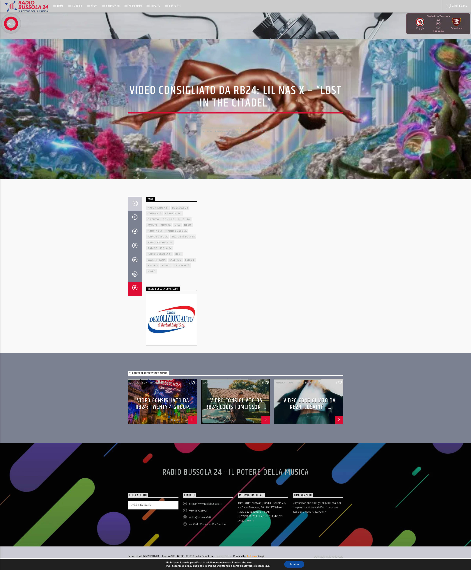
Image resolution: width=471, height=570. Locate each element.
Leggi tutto (245, 520)
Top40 (254, 131)
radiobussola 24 (160, 248)
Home (60, 6)
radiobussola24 (183, 236)
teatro (153, 265)
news (188, 225)
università (182, 265)
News (94, 6)
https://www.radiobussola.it (205, 503)
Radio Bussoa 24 (161, 382)
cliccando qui (261, 566)
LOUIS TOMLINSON (214, 382)
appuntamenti (158, 207)
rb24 (178, 253)
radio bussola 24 (160, 242)
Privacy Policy (223, 556)
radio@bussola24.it (200, 517)
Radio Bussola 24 (226, 131)
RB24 (244, 131)
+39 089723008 (198, 510)
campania (155, 213)
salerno (175, 259)
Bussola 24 (180, 207)
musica (207, 131)
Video (265, 131)
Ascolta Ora (459, 6)
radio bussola (176, 230)
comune (168, 219)
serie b (190, 259)
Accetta (294, 564)
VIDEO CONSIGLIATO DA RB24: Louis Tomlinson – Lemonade (235, 407)
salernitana (157, 259)
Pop (144, 382)
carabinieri (173, 213)
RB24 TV (155, 6)
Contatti (174, 6)
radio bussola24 (160, 253)
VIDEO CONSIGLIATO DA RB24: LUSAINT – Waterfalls (310, 407)
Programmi (135, 6)
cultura (184, 219)
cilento (153, 219)
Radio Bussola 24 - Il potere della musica (235, 472)
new (177, 225)
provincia (155, 230)
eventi (152, 225)
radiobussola (158, 236)
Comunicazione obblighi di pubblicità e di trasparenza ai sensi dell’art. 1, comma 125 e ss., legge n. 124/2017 (317, 507)
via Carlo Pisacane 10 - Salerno (207, 524)
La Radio (77, 6)
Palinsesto (113, 6)
